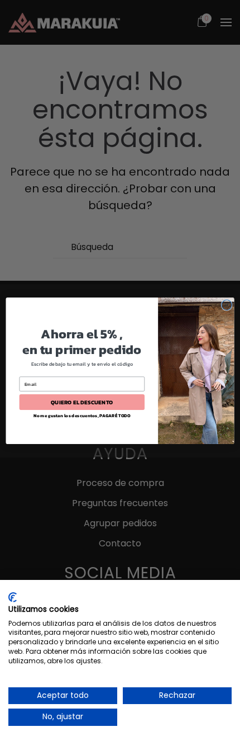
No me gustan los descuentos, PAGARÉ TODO (82, 415)
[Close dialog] (227, 305)
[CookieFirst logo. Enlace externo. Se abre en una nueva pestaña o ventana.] (12, 597)
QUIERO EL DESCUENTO (82, 402)
